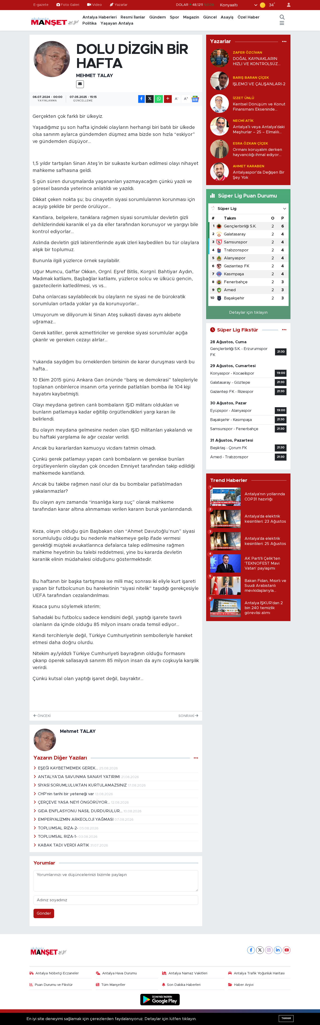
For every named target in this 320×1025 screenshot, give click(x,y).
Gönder (44, 913)
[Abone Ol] (195, 99)
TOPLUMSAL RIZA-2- (58, 828)
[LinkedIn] (278, 950)
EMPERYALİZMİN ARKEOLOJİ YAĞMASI (76, 819)
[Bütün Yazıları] (196, 758)
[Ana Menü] (282, 23)
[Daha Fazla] (168, 99)
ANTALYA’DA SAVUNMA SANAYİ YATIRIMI (79, 777)
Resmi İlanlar (133, 17)
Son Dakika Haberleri (184, 985)
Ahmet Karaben (248, 166)
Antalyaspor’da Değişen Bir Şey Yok (258, 174)
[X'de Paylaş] (150, 99)
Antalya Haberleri (99, 17)
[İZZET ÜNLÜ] (219, 103)
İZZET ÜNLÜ (243, 98)
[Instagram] (269, 950)
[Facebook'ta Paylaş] (141, 99)
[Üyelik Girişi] (286, 5)
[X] (260, 950)
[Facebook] (251, 950)
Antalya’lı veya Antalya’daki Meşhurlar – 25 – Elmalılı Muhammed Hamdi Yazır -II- (259, 129)
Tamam (286, 1018)
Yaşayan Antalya (116, 23)
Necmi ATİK (243, 121)
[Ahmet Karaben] (219, 172)
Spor (174, 17)
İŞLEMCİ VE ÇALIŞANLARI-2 (259, 84)
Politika (89, 23)
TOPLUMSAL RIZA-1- (58, 837)
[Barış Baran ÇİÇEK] (219, 81)
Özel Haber (249, 17)
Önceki (44, 716)
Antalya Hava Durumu (119, 973)
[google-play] (160, 999)
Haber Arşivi (243, 985)
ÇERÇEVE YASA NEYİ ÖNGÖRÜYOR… (74, 802)
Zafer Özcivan (247, 52)
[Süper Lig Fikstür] (284, 330)
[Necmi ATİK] (219, 126)
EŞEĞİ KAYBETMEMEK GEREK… (68, 768)
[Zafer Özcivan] (219, 58)
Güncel (210, 17)
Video (97, 5)
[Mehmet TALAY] (51, 59)
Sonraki (187, 716)
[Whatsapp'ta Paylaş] (159, 99)
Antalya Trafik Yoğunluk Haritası (259, 973)
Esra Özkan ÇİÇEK (250, 143)
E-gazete (40, 5)
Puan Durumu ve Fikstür (54, 985)
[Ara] (282, 17)
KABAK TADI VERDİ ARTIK (64, 845)
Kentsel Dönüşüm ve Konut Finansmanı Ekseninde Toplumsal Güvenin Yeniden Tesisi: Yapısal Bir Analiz (259, 107)
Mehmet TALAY (94, 75)
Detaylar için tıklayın (248, 312)
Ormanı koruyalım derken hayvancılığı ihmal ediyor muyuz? (257, 152)
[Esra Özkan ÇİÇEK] (219, 149)
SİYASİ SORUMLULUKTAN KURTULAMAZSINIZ (83, 785)
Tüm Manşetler (113, 985)
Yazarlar (121, 5)
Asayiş (227, 17)
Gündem (157, 17)
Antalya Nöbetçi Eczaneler (57, 973)
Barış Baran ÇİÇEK (251, 77)
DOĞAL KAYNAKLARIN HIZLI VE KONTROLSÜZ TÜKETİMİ (255, 61)
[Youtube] (286, 950)
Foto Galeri (70, 5)
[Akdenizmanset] (55, 20)
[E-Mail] (80, 84)
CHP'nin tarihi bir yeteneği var (66, 794)
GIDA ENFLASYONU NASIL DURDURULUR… (80, 811)
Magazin (191, 17)
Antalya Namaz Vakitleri (187, 973)
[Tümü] (284, 42)
